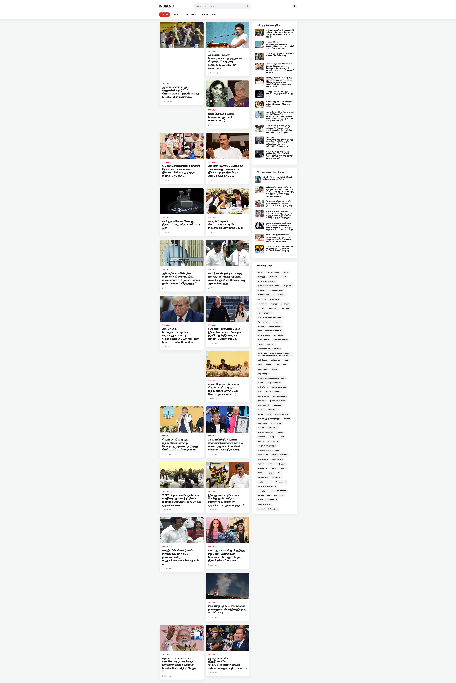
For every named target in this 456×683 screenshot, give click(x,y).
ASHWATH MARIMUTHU (267, 281)
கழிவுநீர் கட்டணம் (265, 491)
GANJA (273, 468)
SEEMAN (261, 428)
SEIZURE (261, 473)
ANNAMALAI (274, 299)
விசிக (260, 383)
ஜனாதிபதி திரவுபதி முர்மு (269, 317)
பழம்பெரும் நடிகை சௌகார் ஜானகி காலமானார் (221, 117)
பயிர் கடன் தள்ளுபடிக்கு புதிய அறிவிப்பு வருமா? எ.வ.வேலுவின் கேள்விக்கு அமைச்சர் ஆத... (227, 278)
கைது (272, 437)
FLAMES (192, 15)
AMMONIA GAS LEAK (266, 295)
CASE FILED (273, 308)
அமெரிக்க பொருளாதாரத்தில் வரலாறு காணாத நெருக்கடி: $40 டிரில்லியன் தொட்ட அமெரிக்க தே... (180, 335)
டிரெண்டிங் (275, 360)
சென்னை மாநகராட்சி (267, 486)
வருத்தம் (261, 290)
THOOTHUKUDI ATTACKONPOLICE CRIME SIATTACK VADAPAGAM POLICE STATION (273, 354)
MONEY (284, 468)
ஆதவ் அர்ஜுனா (279, 387)
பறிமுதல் (281, 464)
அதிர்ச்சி (287, 286)
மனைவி (261, 437)
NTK (280, 473)
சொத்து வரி (280, 482)
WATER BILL (278, 495)
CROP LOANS (263, 455)
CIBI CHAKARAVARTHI (278, 277)
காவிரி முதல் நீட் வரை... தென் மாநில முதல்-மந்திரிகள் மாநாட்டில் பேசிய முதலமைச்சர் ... (224, 389)
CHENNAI (261, 308)
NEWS (166, 15)
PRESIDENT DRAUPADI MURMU (269, 331)
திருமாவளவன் (274, 383)
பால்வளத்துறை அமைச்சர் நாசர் (272, 378)
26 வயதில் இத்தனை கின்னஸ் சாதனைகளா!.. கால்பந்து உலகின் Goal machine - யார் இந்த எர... (225, 444)
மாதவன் (277, 322)
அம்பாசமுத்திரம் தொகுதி (269, 419)
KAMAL (285, 272)
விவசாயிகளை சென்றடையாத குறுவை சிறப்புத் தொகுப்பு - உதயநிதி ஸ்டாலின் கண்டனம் (225, 62)
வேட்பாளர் (262, 423)
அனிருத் (261, 277)
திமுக (274, 369)
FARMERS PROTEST (279, 455)
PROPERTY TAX (264, 495)
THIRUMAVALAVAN (272, 392)
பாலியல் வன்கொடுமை (268, 509)
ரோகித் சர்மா (264, 322)
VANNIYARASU (263, 396)
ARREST (261, 441)
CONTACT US (210, 15)
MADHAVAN (278, 335)
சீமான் (287, 419)
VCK (259, 392)
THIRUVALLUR (281, 364)
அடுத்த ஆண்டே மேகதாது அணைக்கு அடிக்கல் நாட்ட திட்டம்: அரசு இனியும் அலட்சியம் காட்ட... (226, 170)
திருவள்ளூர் (263, 373)
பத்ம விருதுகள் (264, 313)
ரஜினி (261, 272)
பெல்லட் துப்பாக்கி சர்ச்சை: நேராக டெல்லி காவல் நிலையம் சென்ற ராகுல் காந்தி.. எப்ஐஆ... (181, 170)
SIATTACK (271, 344)
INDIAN (166, 6)
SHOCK (280, 295)
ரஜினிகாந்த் (273, 272)
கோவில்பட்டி (277, 459)
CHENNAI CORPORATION (267, 500)
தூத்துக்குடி (263, 459)
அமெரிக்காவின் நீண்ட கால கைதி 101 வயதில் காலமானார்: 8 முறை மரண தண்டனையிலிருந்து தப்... (181, 278)
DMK (286, 360)
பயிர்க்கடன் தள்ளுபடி (267, 446)
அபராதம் (285, 304)
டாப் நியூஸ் (262, 360)
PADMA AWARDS (275, 326)
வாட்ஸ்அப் (276, 477)
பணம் (270, 464)
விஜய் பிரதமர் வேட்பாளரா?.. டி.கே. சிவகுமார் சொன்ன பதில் (225, 224)
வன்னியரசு (263, 387)
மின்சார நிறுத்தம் (265, 432)
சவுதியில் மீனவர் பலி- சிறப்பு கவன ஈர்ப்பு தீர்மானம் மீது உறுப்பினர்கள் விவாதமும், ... (180, 557)
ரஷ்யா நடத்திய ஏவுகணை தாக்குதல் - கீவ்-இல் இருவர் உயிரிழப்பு (227, 609)
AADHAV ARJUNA (280, 396)
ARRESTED (272, 410)
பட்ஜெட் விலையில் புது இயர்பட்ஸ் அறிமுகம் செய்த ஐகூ (181, 224)
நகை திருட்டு (263, 405)
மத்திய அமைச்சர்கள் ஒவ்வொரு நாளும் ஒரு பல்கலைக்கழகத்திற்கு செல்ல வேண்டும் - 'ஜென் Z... (179, 665)
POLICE (260, 410)
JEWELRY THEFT (264, 414)
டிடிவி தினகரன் (264, 504)
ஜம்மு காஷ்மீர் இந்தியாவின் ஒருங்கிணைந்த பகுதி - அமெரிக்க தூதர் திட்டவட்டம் (227, 663)
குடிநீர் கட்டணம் (264, 482)
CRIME (260, 344)
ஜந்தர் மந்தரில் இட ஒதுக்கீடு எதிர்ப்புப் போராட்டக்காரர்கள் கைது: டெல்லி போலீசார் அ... (181, 92)
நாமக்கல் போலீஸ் (278, 401)
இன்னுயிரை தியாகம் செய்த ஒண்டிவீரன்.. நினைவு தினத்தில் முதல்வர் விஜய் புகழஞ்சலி (226, 500)
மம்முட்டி (261, 326)
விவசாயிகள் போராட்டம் (268, 450)
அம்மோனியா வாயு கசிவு (268, 286)
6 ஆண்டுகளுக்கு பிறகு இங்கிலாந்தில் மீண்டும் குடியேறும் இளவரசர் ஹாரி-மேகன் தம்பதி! (225, 333)
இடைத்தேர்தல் (281, 414)
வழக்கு (274, 304)
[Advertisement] (181, 66)
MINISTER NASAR (264, 364)
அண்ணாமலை (276, 290)
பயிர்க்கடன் (273, 441)
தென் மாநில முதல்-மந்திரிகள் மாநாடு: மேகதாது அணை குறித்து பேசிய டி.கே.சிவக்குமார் (180, 444)
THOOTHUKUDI (263, 340)
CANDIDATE (273, 428)
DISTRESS (262, 299)
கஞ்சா (261, 464)
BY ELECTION (276, 423)
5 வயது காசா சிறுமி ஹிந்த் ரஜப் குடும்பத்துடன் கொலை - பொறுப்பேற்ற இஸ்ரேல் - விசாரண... (226, 555)
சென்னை (262, 304)
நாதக (271, 473)
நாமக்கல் (262, 401)
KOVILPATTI (262, 468)
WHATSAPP (281, 491)
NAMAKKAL (277, 405)
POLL (178, 15)
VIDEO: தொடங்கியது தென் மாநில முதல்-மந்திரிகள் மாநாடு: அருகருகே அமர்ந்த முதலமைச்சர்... (181, 500)
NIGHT (281, 437)
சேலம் (280, 432)
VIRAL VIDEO (262, 369)
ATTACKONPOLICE (281, 340)
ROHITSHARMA (264, 335)
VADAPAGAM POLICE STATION (269, 349)
